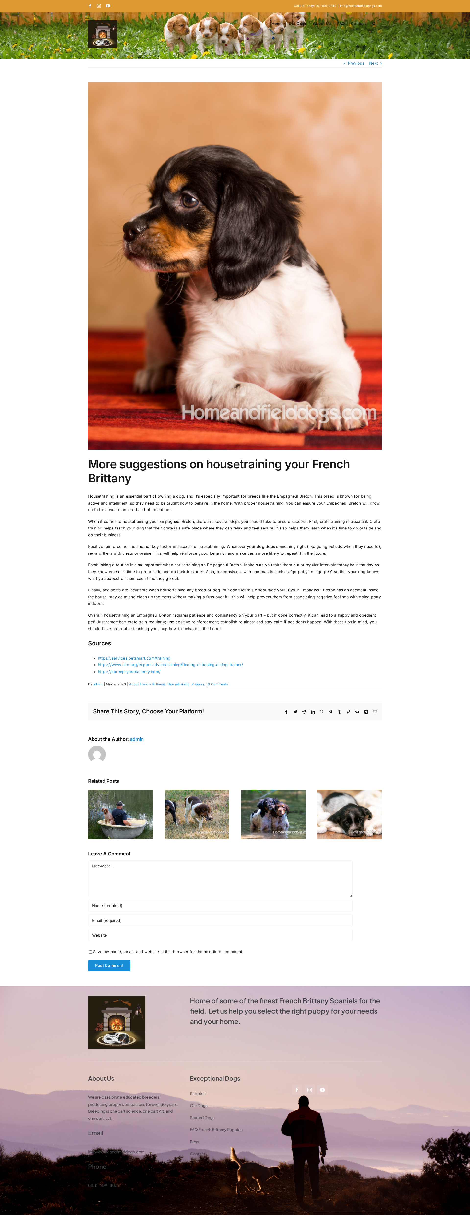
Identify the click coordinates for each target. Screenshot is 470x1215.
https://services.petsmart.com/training (134, 658)
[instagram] (310, 1090)
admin (98, 684)
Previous (356, 63)
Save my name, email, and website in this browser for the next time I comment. (168, 951)
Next (373, 63)
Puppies (198, 684)
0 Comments (218, 684)
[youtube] (322, 1090)
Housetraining (179, 684)
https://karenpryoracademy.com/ (129, 671)
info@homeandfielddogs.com (361, 6)
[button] (374, 23)
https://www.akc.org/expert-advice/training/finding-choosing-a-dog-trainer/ (170, 664)
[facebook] (297, 1090)
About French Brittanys (147, 684)
